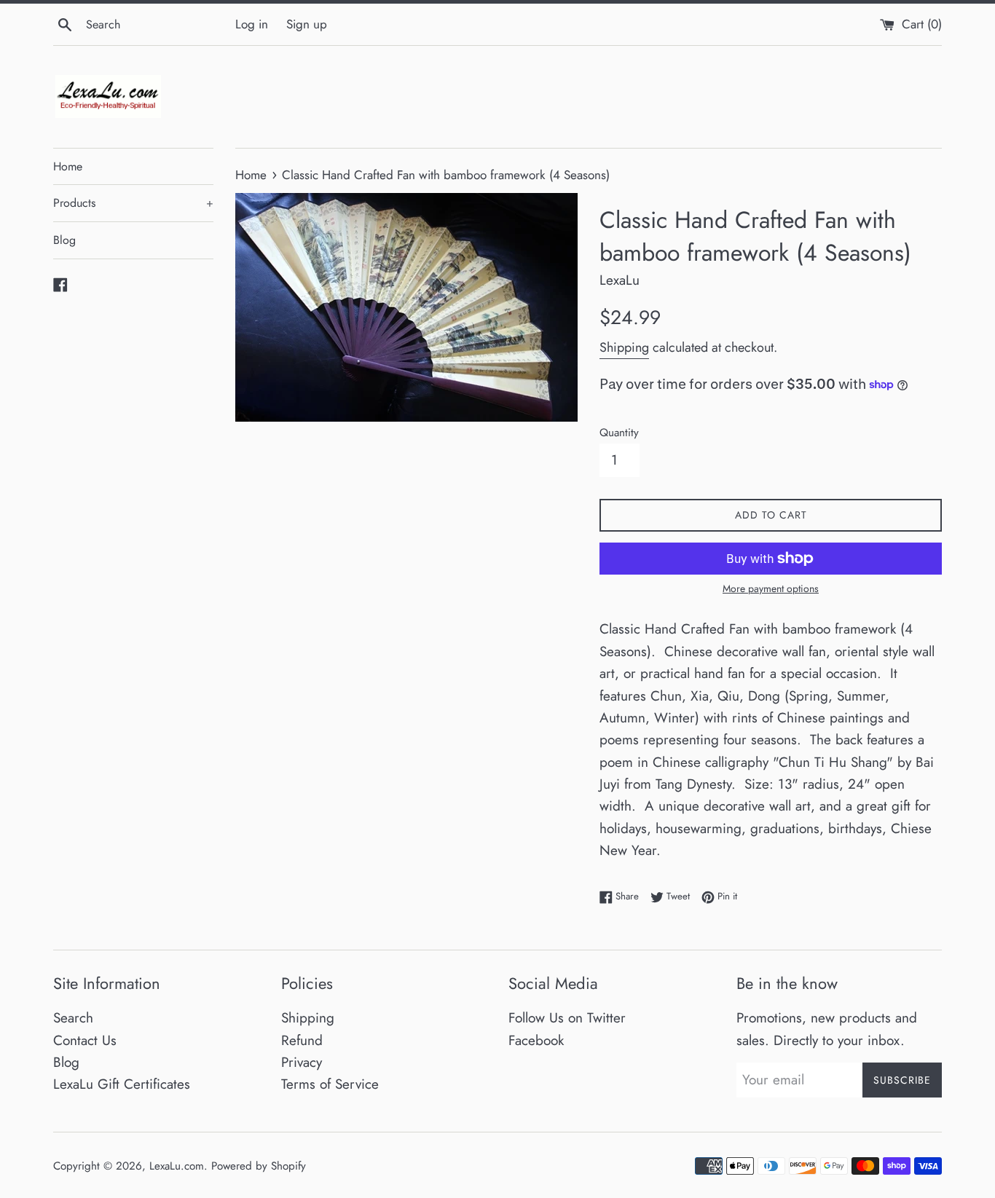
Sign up (306, 24)
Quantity (619, 433)
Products (133, 202)
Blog (64, 240)
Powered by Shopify (258, 1166)
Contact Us (85, 1040)
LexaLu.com (176, 1166)
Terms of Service (330, 1084)
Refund (302, 1040)
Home (67, 166)
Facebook (536, 1040)
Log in (251, 24)
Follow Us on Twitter (567, 1018)
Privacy (301, 1062)
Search (73, 1018)
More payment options (771, 588)
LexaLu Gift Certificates (121, 1084)
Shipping (624, 347)
